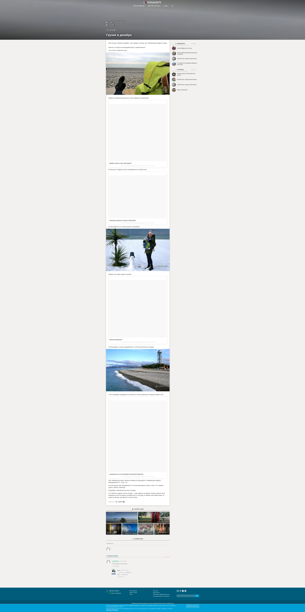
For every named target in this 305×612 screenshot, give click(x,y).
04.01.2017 (111, 25)
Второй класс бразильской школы (187, 79)
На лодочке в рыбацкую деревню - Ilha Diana (187, 63)
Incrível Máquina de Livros (184, 48)
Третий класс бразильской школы (187, 58)
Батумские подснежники (115, 339)
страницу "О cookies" (112, 610)
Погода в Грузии (119, 22)
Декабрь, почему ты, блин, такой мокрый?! (120, 163)
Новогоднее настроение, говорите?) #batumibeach (122, 220)
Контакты (155, 590)
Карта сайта (156, 592)
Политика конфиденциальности (161, 594)
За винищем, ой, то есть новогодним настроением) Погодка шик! (126, 474)
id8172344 (128, 572)
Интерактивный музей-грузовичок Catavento (187, 53)
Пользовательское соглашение (161, 596)
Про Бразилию (139, 6)
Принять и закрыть (192, 606)
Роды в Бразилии (182, 89)
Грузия (110, 22)
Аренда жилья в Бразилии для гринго (186, 74)
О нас (165, 6)
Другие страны (154, 6)
